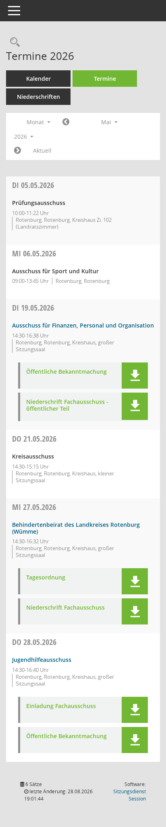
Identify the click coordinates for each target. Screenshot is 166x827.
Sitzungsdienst (129, 795)
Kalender (38, 78)
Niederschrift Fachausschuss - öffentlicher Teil (67, 405)
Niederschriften (38, 96)
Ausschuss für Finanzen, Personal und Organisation (83, 325)
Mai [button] (107, 122)
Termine (105, 78)
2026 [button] (21, 136)
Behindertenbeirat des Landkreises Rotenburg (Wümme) (76, 528)
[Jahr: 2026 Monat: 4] (65, 122)
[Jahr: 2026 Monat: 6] (17, 150)
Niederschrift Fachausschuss (65, 607)
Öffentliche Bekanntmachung (66, 371)
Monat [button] (36, 122)
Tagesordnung (45, 577)
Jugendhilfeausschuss (41, 659)
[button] (135, 375)
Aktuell (42, 150)
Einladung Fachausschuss (61, 706)
